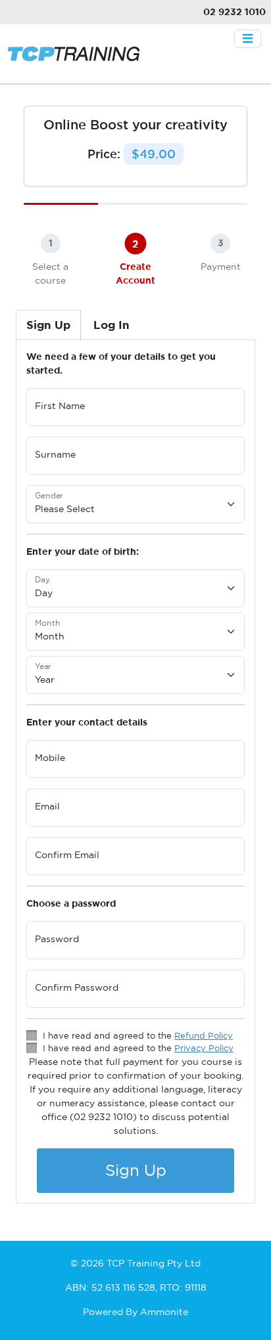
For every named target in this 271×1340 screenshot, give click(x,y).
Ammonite (164, 1312)
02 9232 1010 (234, 12)
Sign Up (135, 1170)
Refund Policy (203, 1036)
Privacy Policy (204, 1048)
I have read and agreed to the (138, 1036)
